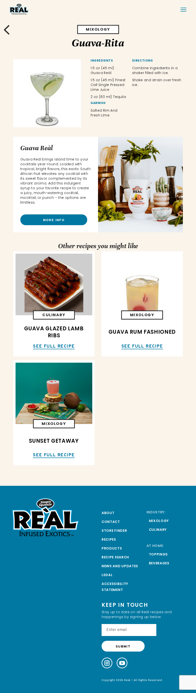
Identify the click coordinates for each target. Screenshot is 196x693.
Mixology (159, 520)
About (108, 512)
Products (112, 548)
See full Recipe (54, 346)
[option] (47, 93)
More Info (54, 220)
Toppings (158, 554)
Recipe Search (115, 557)
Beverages (159, 563)
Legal (107, 575)
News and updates (120, 566)
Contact (111, 521)
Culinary (158, 529)
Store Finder (114, 530)
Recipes (109, 539)
